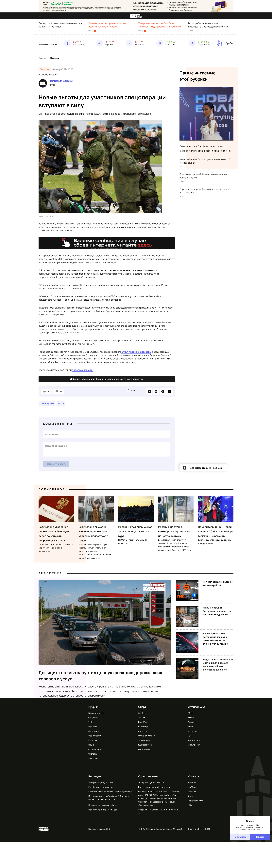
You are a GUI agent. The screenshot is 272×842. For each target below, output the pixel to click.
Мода (190, 713)
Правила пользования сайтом (102, 805)
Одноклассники (195, 800)
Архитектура (194, 740)
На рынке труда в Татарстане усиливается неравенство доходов (217, 611)
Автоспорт (143, 731)
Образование (94, 749)
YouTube (192, 787)
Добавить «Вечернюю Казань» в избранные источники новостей (106, 379)
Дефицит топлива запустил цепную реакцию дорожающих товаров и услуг (100, 676)
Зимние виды (144, 740)
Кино (190, 726)
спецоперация (47, 403)
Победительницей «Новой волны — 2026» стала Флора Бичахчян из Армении (215, 531)
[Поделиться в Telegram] (163, 391)
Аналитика (50, 573)
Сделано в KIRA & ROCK (199, 829)
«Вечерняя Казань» (61, 80)
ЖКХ (90, 722)
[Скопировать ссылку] (169, 391)
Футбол (141, 713)
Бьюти (191, 717)
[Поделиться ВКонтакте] (149, 391)
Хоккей (141, 717)
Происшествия (95, 735)
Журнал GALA (196, 707)
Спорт (142, 707)
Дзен (190, 796)
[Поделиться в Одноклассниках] (156, 391)
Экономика (93, 731)
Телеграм (192, 791)
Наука (91, 744)
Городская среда (96, 713)
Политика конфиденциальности (103, 809)
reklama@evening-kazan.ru (157, 787)
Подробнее (239, 836)
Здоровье (192, 722)
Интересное (144, 749)
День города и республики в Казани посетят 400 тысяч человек (107, 25)
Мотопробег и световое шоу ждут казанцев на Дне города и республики (208, 25)
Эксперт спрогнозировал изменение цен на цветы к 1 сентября (60, 25)
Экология (92, 753)
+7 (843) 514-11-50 (105, 782)
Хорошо (259, 836)
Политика (92, 726)
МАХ (190, 805)
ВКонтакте (193, 782)
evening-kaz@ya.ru (103, 787)
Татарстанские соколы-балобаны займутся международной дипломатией (159, 25)
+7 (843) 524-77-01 (155, 782)
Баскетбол (143, 726)
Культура (92, 740)
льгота (61, 403)
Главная (42, 58)
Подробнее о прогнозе (48, 44)
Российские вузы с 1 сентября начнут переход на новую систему (174, 531)
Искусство (193, 731)
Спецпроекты (194, 744)
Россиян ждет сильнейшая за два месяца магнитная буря (135, 531)
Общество (55, 58)
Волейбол (142, 722)
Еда (190, 735)
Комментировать (56, 463)
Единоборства (145, 744)
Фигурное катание (146, 735)
